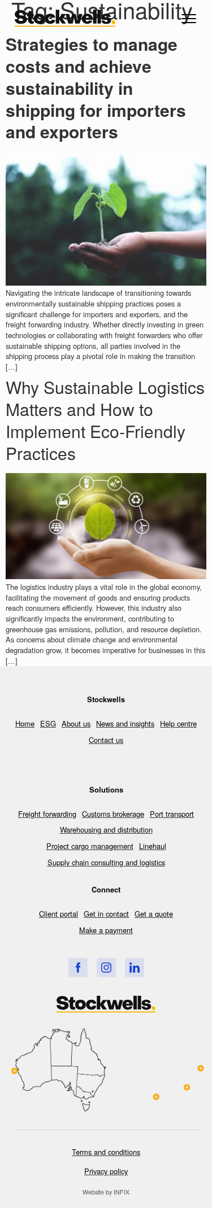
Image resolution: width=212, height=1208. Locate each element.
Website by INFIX (106, 1192)
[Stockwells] (78, 967)
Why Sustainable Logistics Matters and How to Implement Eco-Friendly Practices (105, 420)
